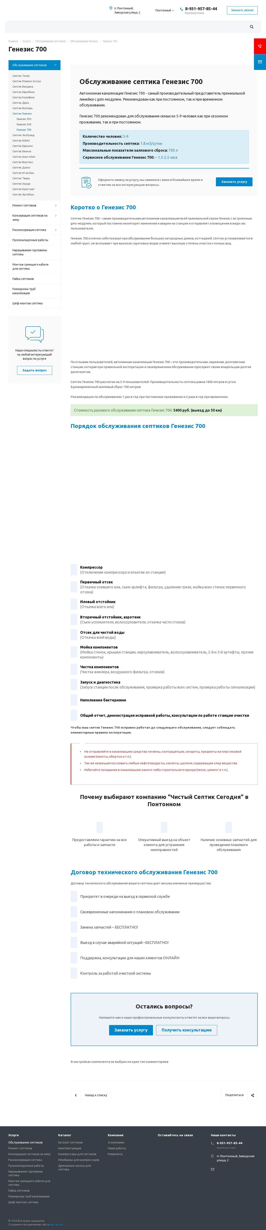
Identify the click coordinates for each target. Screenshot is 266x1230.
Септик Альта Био (23, 156)
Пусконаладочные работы (30, 240)
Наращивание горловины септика (29, 252)
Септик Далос (21, 167)
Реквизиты (115, 1154)
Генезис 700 (24, 129)
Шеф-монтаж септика (27, 303)
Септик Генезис (22, 113)
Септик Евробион (23, 91)
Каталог (64, 1135)
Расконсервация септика (29, 230)
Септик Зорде (21, 183)
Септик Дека (20, 102)
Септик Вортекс (22, 162)
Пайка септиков (23, 278)
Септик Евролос (22, 145)
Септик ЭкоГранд (23, 135)
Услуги (13, 1135)
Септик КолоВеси (23, 97)
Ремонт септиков (24, 205)
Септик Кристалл (23, 189)
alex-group (56, 1224)
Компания (115, 1135)
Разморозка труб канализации (24, 291)
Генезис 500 (24, 124)
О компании (116, 1142)
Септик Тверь (21, 178)
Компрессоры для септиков (77, 1154)
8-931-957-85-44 (201, 8)
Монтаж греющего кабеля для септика (30, 266)
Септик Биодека (22, 86)
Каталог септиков (70, 1142)
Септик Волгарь (22, 108)
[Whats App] (162, 1144)
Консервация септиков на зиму (29, 217)
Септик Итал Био (23, 172)
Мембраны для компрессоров (78, 1160)
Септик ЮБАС (21, 140)
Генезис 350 (24, 118)
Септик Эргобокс (23, 194)
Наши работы (117, 1148)
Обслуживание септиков (29, 65)
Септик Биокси (21, 151)
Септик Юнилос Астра (26, 81)
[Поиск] (252, 27)
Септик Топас (21, 75)
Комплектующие (69, 1148)
